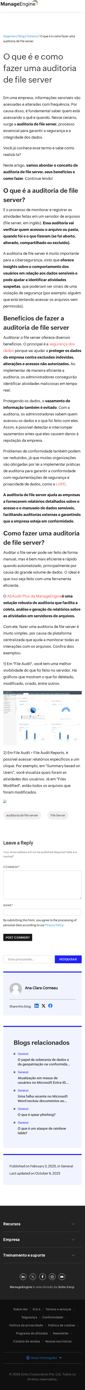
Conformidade (52, 1317)
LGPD (61, 484)
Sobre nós (20, 1309)
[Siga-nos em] (33, 1276)
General (67, 1166)
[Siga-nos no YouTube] (62, 1276)
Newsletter (61, 1333)
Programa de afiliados (32, 1333)
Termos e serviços (58, 1309)
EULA (36, 1309)
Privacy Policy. (54, 925)
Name (7, 905)
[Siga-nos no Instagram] (52, 1276)
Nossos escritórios (58, 1341)
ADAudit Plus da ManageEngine (34, 596)
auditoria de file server (22, 815)
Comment (11, 867)
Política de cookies (61, 1325)
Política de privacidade (26, 1325)
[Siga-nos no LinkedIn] (23, 1276)
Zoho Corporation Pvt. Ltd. (41, 1374)
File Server (58, 815)
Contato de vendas (26, 1341)
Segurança (29, 1317)
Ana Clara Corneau (41, 988)
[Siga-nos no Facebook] (42, 1276)
